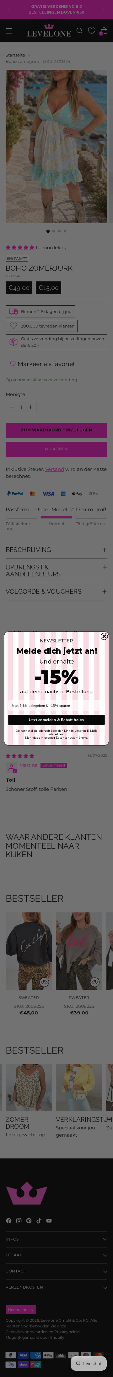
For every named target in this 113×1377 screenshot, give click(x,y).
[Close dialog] (104, 636)
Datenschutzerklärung (71, 737)
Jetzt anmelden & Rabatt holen (56, 719)
